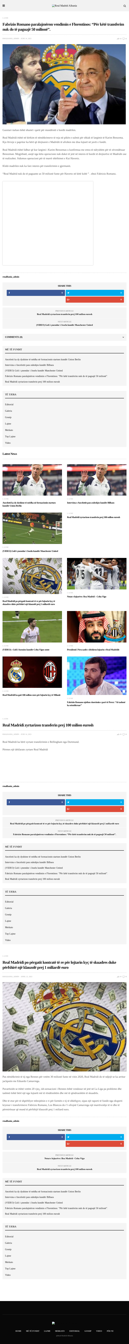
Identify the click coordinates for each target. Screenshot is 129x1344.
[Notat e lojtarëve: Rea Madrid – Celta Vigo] (96, 573)
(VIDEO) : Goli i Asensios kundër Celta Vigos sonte (26, 650)
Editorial (9, 404)
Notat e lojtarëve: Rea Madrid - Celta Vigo (65, 1158)
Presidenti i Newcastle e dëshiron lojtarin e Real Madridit (93, 650)
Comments (14, 337)
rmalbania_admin (11, 38)
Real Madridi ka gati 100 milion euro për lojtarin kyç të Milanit (31, 695)
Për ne (110, 1331)
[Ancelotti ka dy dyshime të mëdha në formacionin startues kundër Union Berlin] (32, 480)
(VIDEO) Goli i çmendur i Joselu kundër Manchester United (64, 325)
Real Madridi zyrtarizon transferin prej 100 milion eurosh (64, 314)
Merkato (9, 430)
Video (8, 443)
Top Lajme (10, 436)
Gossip (8, 417)
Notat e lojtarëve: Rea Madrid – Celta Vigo (86, 596)
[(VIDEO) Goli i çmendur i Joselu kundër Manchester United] (32, 528)
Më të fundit (32, 1331)
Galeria (8, 411)
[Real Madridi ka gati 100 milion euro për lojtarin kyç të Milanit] (32, 672)
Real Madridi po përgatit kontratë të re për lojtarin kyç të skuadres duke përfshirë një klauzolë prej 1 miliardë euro (64, 823)
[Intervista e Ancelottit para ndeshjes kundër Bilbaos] (96, 480)
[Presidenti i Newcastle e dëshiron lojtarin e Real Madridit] (96, 626)
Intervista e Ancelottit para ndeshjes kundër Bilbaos (29, 365)
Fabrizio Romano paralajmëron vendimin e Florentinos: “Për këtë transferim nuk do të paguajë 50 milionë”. (56, 376)
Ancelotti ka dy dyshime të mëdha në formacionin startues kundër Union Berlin (43, 359)
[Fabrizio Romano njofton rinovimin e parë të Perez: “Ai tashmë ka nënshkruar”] (96, 675)
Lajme (5, 18)
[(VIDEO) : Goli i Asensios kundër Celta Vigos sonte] (32, 626)
